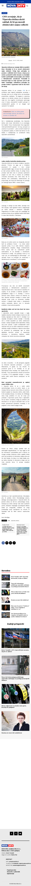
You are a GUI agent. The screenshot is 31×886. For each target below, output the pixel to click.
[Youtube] (20, 833)
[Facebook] (3, 542)
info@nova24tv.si (14, 861)
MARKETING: (9, 865)
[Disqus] (15, 761)
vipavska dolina (15, 520)
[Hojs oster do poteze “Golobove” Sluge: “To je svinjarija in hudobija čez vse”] (6, 608)
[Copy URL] (14, 542)
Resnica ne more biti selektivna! (20, 600)
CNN (9, 520)
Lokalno (4, 13)
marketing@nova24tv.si (19, 865)
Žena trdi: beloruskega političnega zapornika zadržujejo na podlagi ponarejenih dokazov (20, 585)
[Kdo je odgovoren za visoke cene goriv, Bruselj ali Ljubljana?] (6, 593)
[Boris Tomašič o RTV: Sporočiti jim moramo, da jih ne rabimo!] (6, 577)
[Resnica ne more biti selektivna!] (6, 600)
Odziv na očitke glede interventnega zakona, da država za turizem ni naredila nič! (13, 113)
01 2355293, (15, 863)
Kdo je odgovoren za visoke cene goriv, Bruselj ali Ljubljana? (20, 592)
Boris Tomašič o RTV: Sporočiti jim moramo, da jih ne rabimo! (19, 577)
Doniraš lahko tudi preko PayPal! (15, 1)
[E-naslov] (10, 542)
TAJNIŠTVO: (9, 863)
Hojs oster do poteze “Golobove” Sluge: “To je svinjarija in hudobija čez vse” (20, 607)
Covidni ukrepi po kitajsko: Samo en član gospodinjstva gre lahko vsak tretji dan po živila (8, 529)
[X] (6, 542)
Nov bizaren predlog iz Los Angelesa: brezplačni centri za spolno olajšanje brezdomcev (19, 615)
